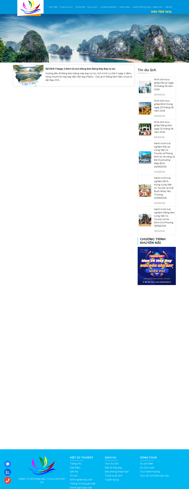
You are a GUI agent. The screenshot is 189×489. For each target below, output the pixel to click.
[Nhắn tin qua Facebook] (8, 464)
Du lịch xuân (147, 467)
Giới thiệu (75, 467)
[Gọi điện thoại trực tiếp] (8, 480)
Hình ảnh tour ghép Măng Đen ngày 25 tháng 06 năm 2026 (163, 130)
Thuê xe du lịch (113, 475)
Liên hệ (74, 471)
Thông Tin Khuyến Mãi (82, 483)
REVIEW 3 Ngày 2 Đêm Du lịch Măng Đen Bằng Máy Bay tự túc (81, 69)
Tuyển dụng (112, 479)
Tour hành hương (150, 471)
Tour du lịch (112, 463)
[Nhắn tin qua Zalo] (8, 472)
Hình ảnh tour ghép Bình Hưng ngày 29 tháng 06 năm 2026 (164, 108)
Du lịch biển (146, 463)
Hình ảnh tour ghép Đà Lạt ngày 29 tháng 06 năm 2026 (164, 87)
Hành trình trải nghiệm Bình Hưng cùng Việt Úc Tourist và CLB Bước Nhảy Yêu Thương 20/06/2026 (163, 190)
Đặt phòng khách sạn (117, 471)
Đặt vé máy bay (113, 467)
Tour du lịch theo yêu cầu (154, 475)
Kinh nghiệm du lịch (81, 479)
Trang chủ (23, 52)
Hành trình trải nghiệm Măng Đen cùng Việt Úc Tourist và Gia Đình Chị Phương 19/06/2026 (164, 220)
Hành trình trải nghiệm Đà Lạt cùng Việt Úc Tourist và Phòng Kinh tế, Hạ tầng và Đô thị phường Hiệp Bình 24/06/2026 (164, 157)
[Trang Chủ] (30, 7)
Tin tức (74, 475)
